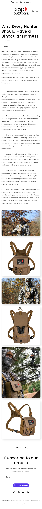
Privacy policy (22, 504)
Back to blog (22, 447)
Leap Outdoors (12, 501)
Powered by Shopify (23, 501)
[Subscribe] (35, 477)
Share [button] (6, 46)
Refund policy (35, 501)
